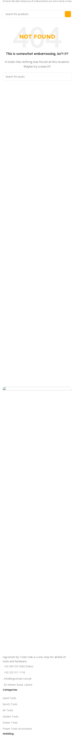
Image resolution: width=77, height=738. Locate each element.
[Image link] (37, 520)
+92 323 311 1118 (14, 672)
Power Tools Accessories (17, 728)
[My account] (71, 6)
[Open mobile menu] (4, 6)
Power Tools (10, 722)
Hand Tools (9, 698)
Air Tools (8, 710)
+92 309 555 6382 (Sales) (18, 666)
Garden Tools (10, 716)
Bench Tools (10, 704)
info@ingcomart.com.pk (18, 678)
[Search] (68, 14)
